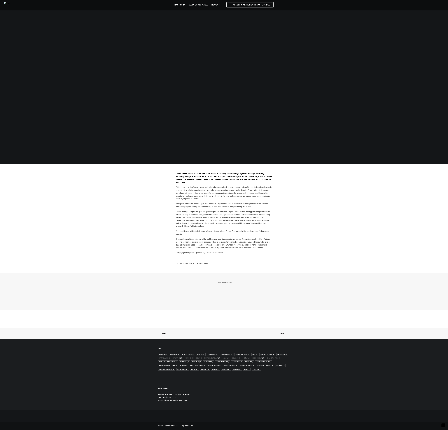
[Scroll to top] (443, 425)
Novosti (215, 5)
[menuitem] (180, 5)
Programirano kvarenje (185, 264)
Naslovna (179, 5)
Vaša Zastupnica (198, 5)
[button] (428, 5)
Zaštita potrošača (203, 264)
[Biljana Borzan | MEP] (7, 5)
